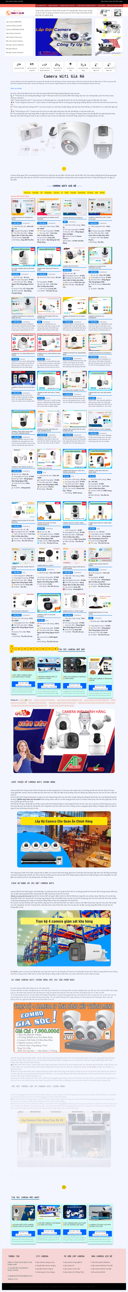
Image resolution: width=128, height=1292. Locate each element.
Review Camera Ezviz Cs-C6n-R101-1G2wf (48, 677)
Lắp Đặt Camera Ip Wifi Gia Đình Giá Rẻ (61, 706)
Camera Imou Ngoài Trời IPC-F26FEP (98, 564)
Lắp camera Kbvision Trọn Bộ (102, 1265)
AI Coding (90, 193)
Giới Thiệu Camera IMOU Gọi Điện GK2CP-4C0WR (22, 676)
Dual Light (35, 193)
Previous (42, 37)
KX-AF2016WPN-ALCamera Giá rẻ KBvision (48, 218)
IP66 (96, 193)
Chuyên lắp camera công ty (46, 1265)
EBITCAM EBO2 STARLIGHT (20, 611)
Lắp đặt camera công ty (45, 1269)
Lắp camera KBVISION (13, 22)
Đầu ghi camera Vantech (14, 52)
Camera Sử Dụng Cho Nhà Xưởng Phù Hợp (100, 1225)
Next (85, 37)
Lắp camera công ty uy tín (46, 1262)
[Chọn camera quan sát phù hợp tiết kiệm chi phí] (114, 67)
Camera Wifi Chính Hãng (20, 196)
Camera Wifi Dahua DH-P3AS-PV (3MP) (48, 269)
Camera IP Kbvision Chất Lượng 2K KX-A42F (99, 218)
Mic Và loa (27, 193)
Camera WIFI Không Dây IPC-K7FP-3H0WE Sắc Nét (74, 430)
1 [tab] (61, 53)
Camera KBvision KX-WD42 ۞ (72, 218)
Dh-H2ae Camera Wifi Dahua (38, 703)
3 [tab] (67, 53)
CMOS (66, 193)
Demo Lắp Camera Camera (114, 5)
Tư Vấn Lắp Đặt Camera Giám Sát (86, 5)
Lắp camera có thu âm (72, 1269)
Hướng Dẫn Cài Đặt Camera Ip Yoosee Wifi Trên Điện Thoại (96, 703)
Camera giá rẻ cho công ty (46, 1272)
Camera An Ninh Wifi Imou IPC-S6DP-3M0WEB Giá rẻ (47, 430)
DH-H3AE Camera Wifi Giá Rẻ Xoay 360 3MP (23, 269)
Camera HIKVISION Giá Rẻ (15, 29)
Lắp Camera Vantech (13, 33)
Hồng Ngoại (48, 193)
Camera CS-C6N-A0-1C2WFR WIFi (44, 700)
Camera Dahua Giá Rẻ (14, 26)
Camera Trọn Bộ (53, 5)
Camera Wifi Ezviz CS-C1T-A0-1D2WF (98, 613)
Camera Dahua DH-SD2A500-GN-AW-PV (22, 218)
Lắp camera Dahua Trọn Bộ (101, 1269)
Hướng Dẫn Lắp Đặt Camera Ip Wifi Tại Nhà (62, 703)
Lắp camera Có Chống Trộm (74, 1272)
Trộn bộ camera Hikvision (101, 1262)
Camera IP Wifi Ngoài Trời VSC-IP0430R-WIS (47, 317)
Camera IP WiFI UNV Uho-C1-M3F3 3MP (48, 393)
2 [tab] (64, 53)
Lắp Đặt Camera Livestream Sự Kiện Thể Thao (49, 1224)
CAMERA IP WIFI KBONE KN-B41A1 (22, 467)
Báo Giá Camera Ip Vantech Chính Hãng (75, 678)
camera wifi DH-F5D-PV (70, 266)
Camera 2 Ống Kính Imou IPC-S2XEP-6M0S (98, 471)
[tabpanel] (64, 37)
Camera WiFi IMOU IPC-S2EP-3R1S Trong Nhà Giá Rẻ (74, 471)
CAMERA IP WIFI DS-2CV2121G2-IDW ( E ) (23, 388)
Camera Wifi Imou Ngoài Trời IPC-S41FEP (23, 567)
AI (62, 193)
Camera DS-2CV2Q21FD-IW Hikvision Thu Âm (97, 267)
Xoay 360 (73, 193)
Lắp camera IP (69, 1265)
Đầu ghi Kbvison (12, 49)
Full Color (56, 193)
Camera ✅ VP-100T (26, 700)
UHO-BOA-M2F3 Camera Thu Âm (73, 390)
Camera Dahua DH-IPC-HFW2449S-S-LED (69, 700)
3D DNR (102, 193)
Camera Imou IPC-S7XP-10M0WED (99, 429)
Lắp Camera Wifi (40, 5)
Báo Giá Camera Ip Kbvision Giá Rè (101, 679)
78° (41, 193)
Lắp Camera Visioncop (14, 37)
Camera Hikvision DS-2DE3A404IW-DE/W (74, 353)
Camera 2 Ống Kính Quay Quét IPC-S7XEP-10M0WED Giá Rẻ (22, 432)
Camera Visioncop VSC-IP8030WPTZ (96, 317)
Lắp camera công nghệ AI (73, 1262)
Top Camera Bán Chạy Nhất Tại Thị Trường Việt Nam (75, 1224)
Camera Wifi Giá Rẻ (64, 186)
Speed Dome (81, 193)
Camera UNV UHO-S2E (44, 468)
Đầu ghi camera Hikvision (15, 45)
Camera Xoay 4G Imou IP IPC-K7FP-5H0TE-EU (23, 521)
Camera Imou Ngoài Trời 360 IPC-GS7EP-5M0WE (74, 567)
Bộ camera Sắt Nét (98, 1272)
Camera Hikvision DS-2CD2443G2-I (99, 353)
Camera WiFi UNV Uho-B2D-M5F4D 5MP (99, 393)
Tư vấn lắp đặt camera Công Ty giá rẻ (108, 46)
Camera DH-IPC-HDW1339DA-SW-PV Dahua (23, 354)
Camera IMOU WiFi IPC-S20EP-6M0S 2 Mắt (99, 523)
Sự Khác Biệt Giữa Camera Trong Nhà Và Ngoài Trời (23, 1225)
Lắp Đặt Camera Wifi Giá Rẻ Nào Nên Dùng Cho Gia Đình (29, 706)
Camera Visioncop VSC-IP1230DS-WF (74, 317)
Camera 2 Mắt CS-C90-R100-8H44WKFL (46, 615)
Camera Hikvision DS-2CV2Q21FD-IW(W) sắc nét (23, 317)
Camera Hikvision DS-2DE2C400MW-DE (96, 700)
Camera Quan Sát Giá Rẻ (67, 5)
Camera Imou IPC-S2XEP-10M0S (73, 523)
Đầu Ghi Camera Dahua (14, 41)
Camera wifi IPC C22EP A (45, 565)
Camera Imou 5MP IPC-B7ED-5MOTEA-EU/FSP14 (46, 523)
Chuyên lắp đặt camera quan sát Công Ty (108, 28)
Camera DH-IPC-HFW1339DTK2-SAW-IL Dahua (49, 354)
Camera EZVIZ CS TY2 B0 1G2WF (73, 611)
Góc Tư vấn (101, 5)
